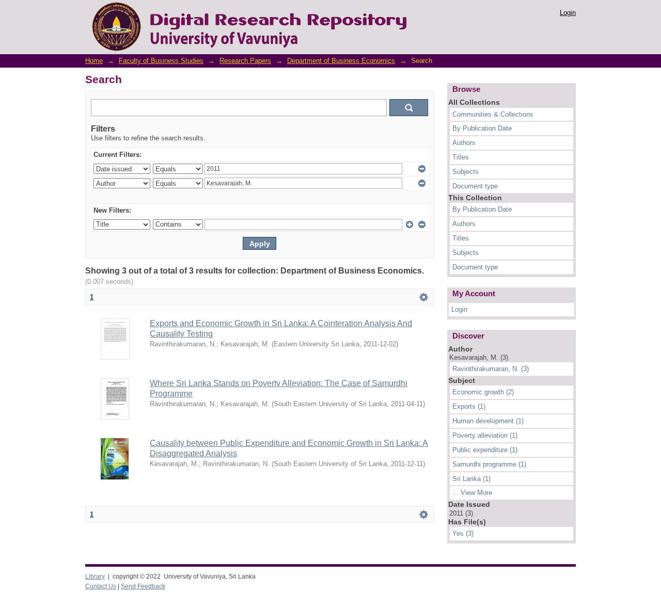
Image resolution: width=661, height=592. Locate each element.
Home (94, 61)
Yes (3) (463, 533)
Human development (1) (488, 421)
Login (568, 13)
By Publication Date (482, 128)
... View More (472, 493)
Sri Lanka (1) (471, 479)
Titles (460, 157)
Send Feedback (143, 586)
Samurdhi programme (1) (489, 464)
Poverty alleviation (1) (484, 435)
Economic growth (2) (483, 392)
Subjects (465, 171)
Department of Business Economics (341, 61)
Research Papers (245, 61)
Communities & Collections (492, 114)
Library (95, 576)
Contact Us (100, 586)
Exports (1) (468, 406)
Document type (475, 186)
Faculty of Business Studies (161, 61)
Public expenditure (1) (484, 450)
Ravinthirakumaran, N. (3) (490, 369)
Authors (464, 143)
